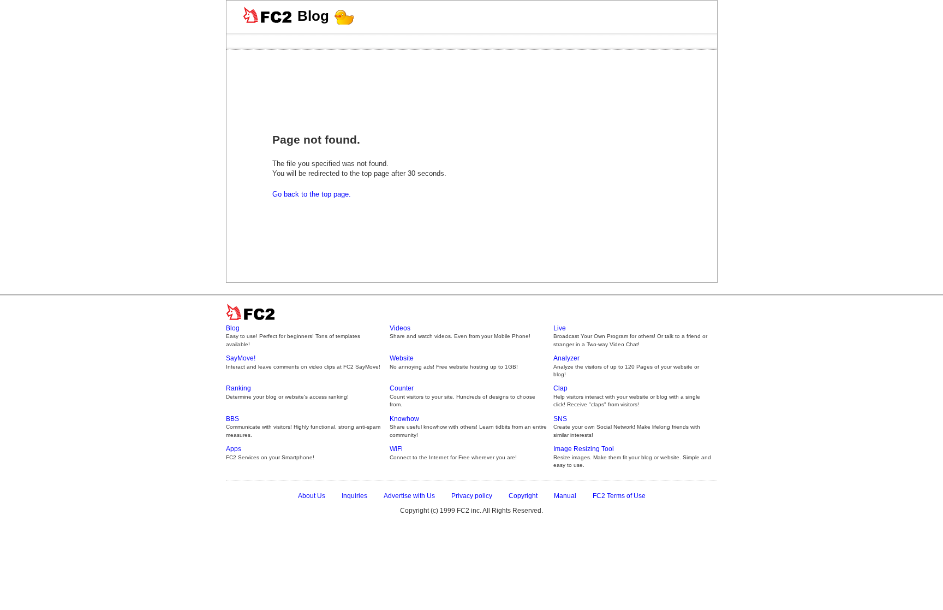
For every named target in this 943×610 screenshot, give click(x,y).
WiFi (396, 449)
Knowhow (404, 419)
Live (559, 328)
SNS (560, 419)
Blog (313, 15)
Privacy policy (471, 496)
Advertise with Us (409, 496)
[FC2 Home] (253, 320)
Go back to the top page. (311, 194)
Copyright (523, 496)
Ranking (238, 388)
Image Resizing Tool (583, 449)
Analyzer (566, 358)
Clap (560, 388)
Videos (400, 328)
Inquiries (354, 496)
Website (402, 358)
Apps (233, 449)
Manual (565, 496)
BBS (232, 419)
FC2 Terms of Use (619, 496)
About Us (311, 496)
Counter (402, 388)
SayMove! (240, 358)
